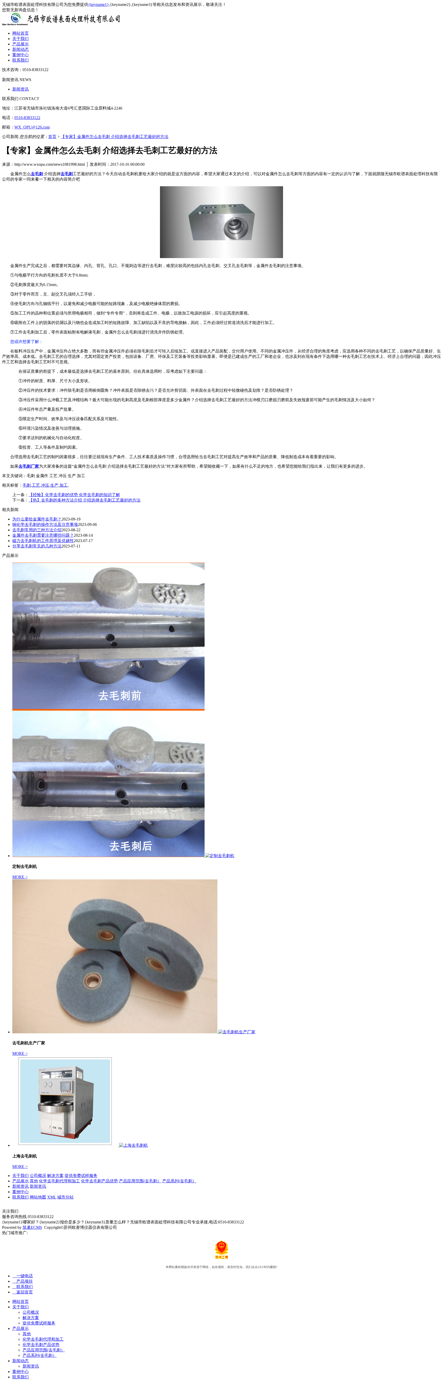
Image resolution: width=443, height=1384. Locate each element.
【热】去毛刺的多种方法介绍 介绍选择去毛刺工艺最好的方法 (84, 500)
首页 (52, 136)
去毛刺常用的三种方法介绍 (37, 530)
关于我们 (20, 38)
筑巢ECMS (32, 1227)
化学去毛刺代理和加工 (59, 1181)
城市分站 (65, 1197)
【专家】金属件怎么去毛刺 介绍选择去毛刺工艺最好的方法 (114, 136)
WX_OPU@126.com (32, 127)
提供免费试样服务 (81, 1175)
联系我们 (20, 60)
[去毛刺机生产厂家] (115, 1032)
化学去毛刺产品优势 (99, 1181)
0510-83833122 (27, 117)
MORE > (20, 877)
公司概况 (38, 1175)
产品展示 (20, 44)
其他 (34, 1181)
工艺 (36, 485)
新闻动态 (20, 49)
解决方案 (55, 1175)
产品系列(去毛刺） (179, 1181)
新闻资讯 (20, 89)
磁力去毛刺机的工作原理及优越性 (43, 540)
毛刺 (27, 485)
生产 (54, 485)
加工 (63, 485)
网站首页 (20, 33)
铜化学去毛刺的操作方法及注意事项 (45, 524)
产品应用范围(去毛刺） (140, 1181)
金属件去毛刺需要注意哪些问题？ (43, 535)
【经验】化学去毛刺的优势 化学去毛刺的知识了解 (74, 495)
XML (51, 1197)
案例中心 (20, 55)
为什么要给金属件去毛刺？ (37, 519)
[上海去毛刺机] (65, 1145)
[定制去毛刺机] (109, 855)
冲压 (45, 485)
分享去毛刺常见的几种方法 (37, 546)
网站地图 (38, 1197)
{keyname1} (98, 4)
